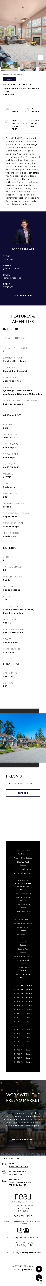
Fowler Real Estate (23, 956)
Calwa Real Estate (23, 893)
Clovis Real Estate (23, 869)
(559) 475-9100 (11, 269)
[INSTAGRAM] (23, 1244)
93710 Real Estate (23, 997)
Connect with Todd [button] (23, 1140)
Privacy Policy (23, 1269)
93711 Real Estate (23, 989)
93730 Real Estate (23, 1014)
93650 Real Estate (23, 985)
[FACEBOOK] (17, 1244)
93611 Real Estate (23, 1042)
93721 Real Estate (23, 1046)
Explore (23, 793)
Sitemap (23, 1224)
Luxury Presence (30, 1252)
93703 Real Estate (23, 1030)
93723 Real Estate (23, 1054)
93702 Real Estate (23, 1050)
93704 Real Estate (23, 1001)
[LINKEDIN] (30, 1244)
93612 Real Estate (23, 1022)
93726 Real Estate (23, 1010)
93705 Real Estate (23, 1006)
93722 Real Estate (23, 1018)
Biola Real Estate (23, 920)
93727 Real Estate (23, 1058)
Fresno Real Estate (23, 858)
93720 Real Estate (23, 993)
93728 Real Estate (23, 1034)
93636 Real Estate (23, 1062)
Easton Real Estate (23, 924)
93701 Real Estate (23, 1038)
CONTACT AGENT (23, 295)
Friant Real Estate (23, 912)
